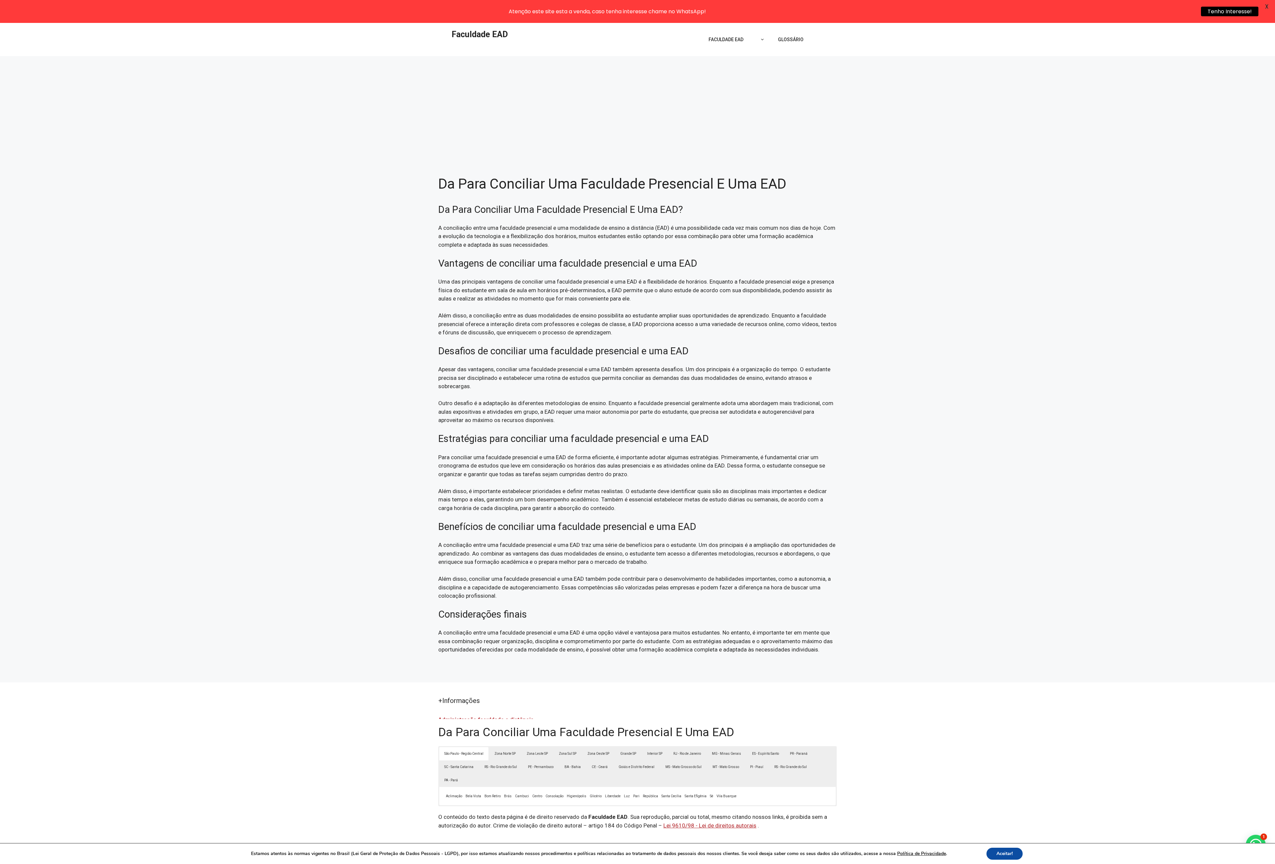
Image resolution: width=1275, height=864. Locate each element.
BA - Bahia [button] (572, 767)
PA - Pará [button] (451, 780)
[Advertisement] (637, 105)
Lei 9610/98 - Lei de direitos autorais (709, 825)
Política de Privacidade (921, 853)
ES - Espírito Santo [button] (765, 753)
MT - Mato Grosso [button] (726, 767)
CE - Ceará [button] (600, 767)
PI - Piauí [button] (756, 767)
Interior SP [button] (654, 753)
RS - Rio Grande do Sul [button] (500, 767)
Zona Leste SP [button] (537, 753)
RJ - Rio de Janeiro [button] (687, 753)
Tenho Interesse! (1230, 11)
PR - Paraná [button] (799, 753)
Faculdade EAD (480, 34)
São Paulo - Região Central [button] (463, 753)
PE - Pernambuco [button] (540, 767)
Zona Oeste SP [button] (598, 753)
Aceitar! (1004, 853)
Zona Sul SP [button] (567, 753)
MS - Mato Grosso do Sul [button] (683, 767)
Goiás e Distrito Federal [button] (636, 767)
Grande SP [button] (628, 753)
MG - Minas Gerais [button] (726, 753)
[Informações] (760, 39)
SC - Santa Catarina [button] (458, 767)
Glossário (791, 39)
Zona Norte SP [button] (505, 753)
